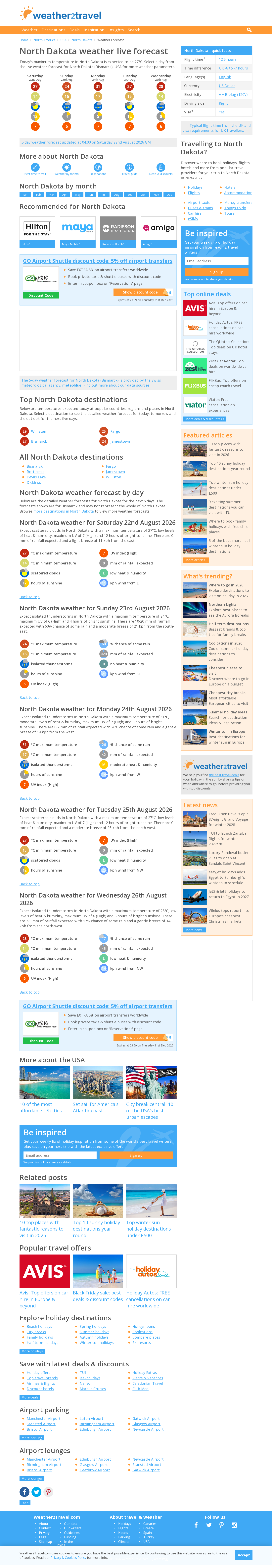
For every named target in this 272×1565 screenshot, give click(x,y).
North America (44, 40)
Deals (74, 30)
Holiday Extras (144, 1372)
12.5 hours (228, 59)
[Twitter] (36, 1492)
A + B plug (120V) (233, 94)
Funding (70, 1537)
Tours (229, 213)
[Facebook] (24, 1492)
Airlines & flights (41, 1383)
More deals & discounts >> (205, 419)
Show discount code (140, 292)
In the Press (65, 1543)
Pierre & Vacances (147, 1378)
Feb (38, 194)
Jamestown (120, 441)
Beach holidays (39, 1326)
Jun (91, 194)
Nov (156, 194)
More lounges (32, 1478)
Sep (130, 194)
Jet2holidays (90, 1378)
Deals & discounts (161, 174)
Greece (148, 1528)
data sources (138, 385)
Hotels (229, 187)
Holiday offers (38, 1372)
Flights (194, 192)
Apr (64, 194)
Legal (43, 1537)
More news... (194, 930)
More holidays (32, 1351)
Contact (45, 1528)
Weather (30, 30)
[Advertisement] (180, 13)
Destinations (54, 30)
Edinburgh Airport (95, 1429)
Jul (103, 194)
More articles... (196, 560)
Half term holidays (42, 1342)
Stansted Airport (41, 1423)
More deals (30, 1397)
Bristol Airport (39, 1429)
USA (63, 40)
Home (24, 40)
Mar (51, 194)
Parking (124, 1537)
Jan (25, 194)
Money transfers (238, 202)
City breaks (36, 1331)
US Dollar (227, 85)
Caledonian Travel (147, 1383)
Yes (222, 112)
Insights (116, 30)
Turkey (148, 1537)
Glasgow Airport (146, 1423)
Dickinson (35, 482)
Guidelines (72, 1532)
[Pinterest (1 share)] (48, 1492)
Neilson (86, 1383)
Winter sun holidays (97, 1342)
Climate (123, 1541)
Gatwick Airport (146, 1418)
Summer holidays (94, 1331)
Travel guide (129, 174)
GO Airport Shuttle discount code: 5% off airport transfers (97, 260)
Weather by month (67, 174)
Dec (169, 194)
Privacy (44, 1532)
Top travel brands (42, 1378)
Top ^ (25, 1503)
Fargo (115, 431)
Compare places (146, 1337)
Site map (45, 1541)
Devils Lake (36, 477)
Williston (38, 431)
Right (223, 103)
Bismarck (39, 441)
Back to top (30, 596)
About (43, 1523)
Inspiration (94, 30)
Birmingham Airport (97, 1423)
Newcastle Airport (148, 1429)
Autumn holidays (94, 1337)
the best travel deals (224, 775)
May (77, 194)
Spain (147, 1532)
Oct (143, 194)
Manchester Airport (44, 1418)
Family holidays (40, 1337)
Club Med (140, 1388)
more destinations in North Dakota (63, 511)
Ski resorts (141, 1342)
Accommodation (238, 192)
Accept (244, 1555)
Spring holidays (93, 1326)
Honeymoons (143, 1326)
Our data (70, 1523)
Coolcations (142, 1331)
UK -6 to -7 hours (233, 68)
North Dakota (81, 40)
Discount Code (41, 295)
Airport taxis (199, 202)
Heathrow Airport (95, 1470)
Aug (116, 194)
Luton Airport (91, 1418)
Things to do (235, 207)
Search (134, 30)
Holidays (195, 187)
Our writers (72, 1528)
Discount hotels (40, 1388)
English (225, 76)
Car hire (195, 213)
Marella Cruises (93, 1388)
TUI (83, 1372)
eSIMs (193, 218)
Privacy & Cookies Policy (68, 1557)
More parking (32, 1438)
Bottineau (35, 471)
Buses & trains (200, 207)
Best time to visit (35, 174)
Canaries (150, 1523)
